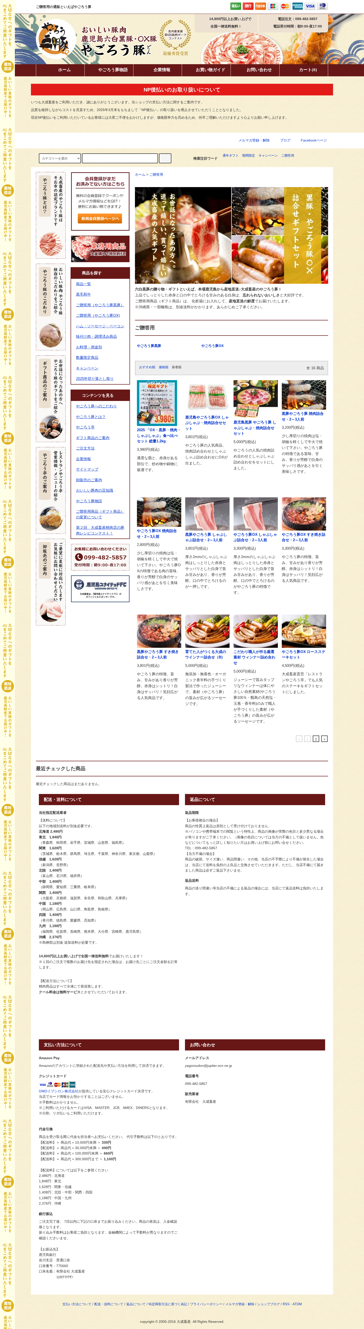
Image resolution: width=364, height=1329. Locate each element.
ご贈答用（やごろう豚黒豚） (100, 305)
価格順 (163, 367)
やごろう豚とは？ (91, 417)
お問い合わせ (259, 69)
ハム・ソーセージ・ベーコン (100, 326)
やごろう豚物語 (113, 69)
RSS (286, 1304)
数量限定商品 (87, 357)
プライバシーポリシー (206, 1304)
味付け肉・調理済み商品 (96, 336)
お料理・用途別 (89, 347)
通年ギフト (231, 155)
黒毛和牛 (83, 294)
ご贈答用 (287, 155)
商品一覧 (83, 284)
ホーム (64, 69)
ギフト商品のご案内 (92, 438)
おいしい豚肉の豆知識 (94, 490)
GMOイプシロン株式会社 (58, 1091)
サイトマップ (87, 469)
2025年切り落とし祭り (95, 378)
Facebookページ (313, 140)
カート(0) (308, 69)
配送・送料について (108, 1304)
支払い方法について (76, 1304)
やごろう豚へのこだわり (96, 406)
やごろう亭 (85, 427)
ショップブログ (268, 1304)
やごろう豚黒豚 (149, 346)
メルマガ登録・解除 (254, 140)
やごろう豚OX (212, 346)
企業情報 (162, 69)
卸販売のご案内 (89, 480)
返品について (136, 1304)
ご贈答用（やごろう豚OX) (98, 315)
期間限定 (248, 155)
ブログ (285, 140)
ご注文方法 (85, 448)
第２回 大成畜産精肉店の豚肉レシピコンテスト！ (100, 530)
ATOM (297, 1304)
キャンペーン (268, 155)
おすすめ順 (147, 367)
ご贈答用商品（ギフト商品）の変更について (100, 514)
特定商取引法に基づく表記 (168, 1304)
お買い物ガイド (210, 69)
